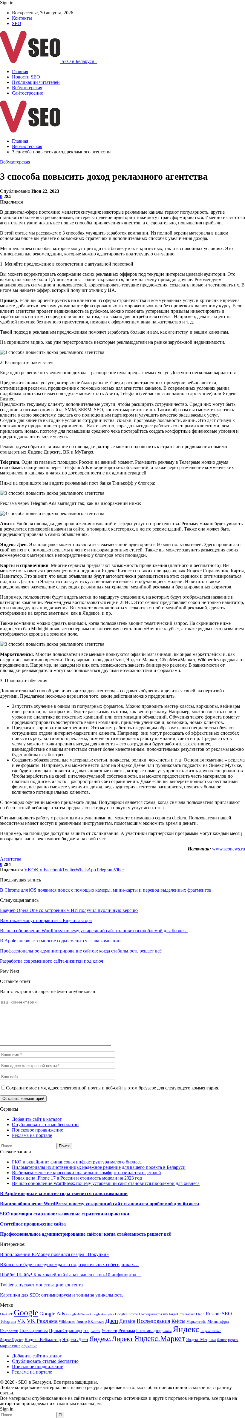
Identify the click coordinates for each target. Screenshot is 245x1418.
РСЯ (86, 1331)
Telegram (8, 1321)
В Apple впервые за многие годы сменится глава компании (64, 1193)
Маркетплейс (196, 1321)
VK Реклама (42, 1320)
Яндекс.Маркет (159, 1338)
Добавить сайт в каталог (37, 1119)
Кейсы (178, 1321)
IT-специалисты (150, 1314)
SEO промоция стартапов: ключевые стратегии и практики (64, 1213)
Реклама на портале (32, 1135)
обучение (29, 1346)
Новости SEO (26, 76)
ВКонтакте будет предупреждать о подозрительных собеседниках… (69, 1264)
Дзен (111, 1320)
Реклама (126, 1330)
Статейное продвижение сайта (33, 1223)
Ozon (200, 1314)
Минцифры (218, 1321)
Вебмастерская (27, 87)
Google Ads (52, 1314)
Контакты (22, 18)
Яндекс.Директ (111, 1339)
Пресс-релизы (33, 1330)
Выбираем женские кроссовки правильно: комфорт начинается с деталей (86, 1172)
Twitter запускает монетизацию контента (41, 1284)
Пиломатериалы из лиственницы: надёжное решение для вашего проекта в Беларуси (99, 1167)
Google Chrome (126, 1314)
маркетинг (10, 1345)
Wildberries (67, 1322)
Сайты (167, 1331)
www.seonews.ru (228, 848)
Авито (81, 1322)
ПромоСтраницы (65, 1330)
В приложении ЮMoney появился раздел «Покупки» (54, 1254)
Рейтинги (109, 1330)
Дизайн (127, 1321)
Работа (95, 1331)
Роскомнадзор (148, 1330)
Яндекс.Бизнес (210, 1331)
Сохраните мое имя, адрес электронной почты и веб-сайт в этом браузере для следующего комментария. (112, 1087)
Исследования (153, 1321)
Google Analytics (102, 1314)
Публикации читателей (36, 82)
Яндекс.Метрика (201, 1339)
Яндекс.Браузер (11, 1340)
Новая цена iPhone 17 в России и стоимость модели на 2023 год (77, 1177)
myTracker (187, 1314)
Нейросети (9, 1331)
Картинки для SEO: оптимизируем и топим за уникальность (61, 1294)
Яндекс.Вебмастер (42, 1339)
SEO (16, 23)
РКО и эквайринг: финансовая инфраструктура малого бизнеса (77, 1161)
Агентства (10, 858)
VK (21, 1321)
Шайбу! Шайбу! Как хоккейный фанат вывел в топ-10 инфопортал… (70, 1274)
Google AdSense (77, 1314)
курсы (233, 1340)
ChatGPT (6, 1314)
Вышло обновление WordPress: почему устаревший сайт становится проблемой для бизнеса (106, 1183)
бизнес (222, 1340)
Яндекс (186, 1329)
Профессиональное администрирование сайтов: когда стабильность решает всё (85, 1234)
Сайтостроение (27, 92)
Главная (20, 71)
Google (26, 1312)
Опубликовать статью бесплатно (45, 1124)
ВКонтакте (96, 1321)
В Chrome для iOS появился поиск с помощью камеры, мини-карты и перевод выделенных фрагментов (106, 890)
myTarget (170, 1314)
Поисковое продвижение (37, 1129)
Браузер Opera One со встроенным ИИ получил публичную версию (69, 910)
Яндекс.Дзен (75, 1339)
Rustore (213, 1313)
